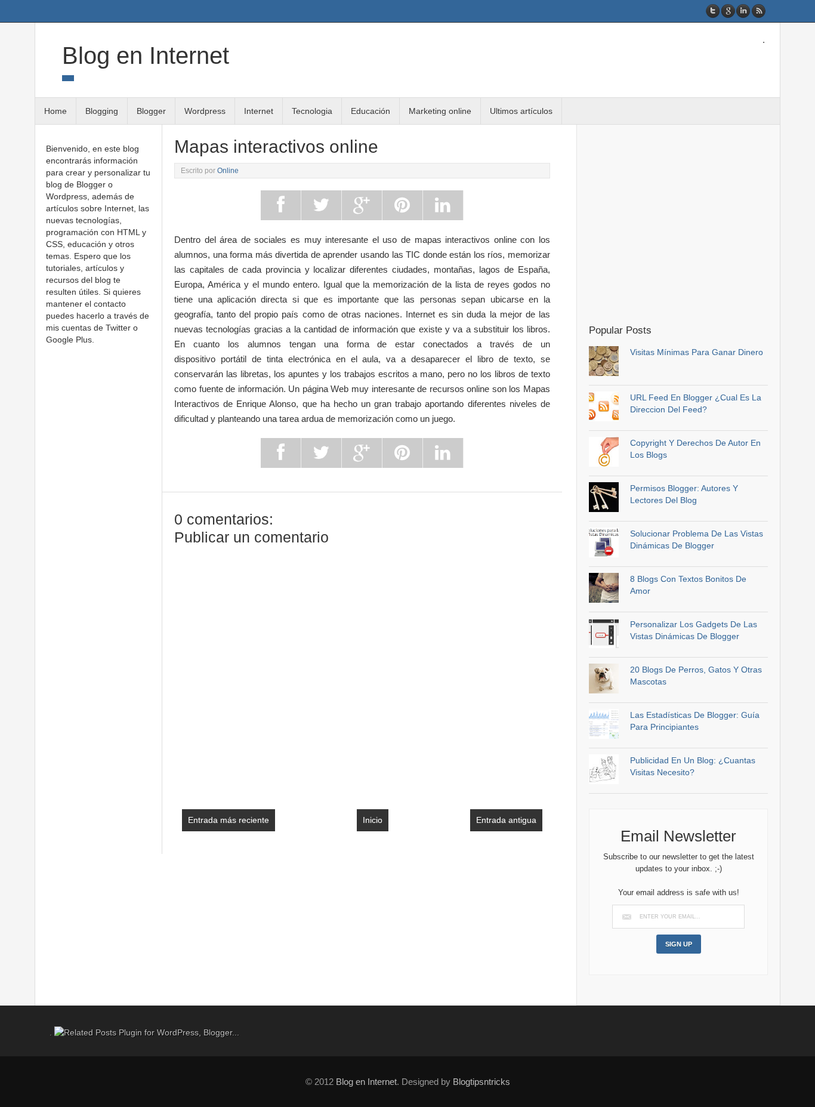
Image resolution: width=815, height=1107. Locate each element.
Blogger (151, 111)
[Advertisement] (689, 223)
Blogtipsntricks (481, 1082)
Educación (370, 111)
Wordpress (205, 111)
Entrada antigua (506, 820)
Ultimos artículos (521, 111)
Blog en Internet (145, 55)
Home (55, 111)
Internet (258, 111)
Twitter (713, 11)
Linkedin (743, 11)
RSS (758, 11)
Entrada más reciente (228, 820)
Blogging (101, 111)
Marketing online (440, 111)
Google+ (728, 11)
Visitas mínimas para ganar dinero (696, 352)
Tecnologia (312, 111)
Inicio (372, 820)
